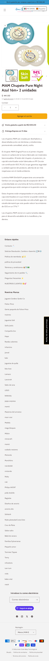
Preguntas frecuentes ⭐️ (14, 278)
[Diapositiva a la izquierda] (2, 76)
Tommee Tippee (11, 552)
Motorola (8, 455)
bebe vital (8, 579)
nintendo (8, 471)
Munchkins (9, 460)
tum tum (8, 568)
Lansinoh (8, 379)
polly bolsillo (10, 493)
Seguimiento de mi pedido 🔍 (16, 273)
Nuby (7, 477)
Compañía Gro (10, 331)
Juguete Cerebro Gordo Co (15, 299)
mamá (7, 406)
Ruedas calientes (11, 342)
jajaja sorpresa (10, 401)
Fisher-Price (9, 304)
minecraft (8, 439)
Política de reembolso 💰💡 (15, 257)
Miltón (7, 433)
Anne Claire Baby (22, 649)
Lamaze (8, 374)
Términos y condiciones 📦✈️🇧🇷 (17, 267)
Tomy (7, 557)
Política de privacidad (35, 652)
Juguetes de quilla (11, 363)
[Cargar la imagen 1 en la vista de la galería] (11, 76)
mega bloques (10, 428)
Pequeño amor (10, 547)
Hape (7, 336)
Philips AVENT (10, 487)
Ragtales (8, 498)
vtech (7, 584)
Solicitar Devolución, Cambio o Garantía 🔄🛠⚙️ (23, 251)
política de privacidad (13, 262)
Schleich (8, 514)
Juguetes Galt (10, 320)
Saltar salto (9, 530)
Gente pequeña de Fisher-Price (16, 309)
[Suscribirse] (36, 600)
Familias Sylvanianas (13, 541)
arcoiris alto (9, 509)
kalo (6, 358)
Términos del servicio (19, 656)
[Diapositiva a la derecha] (46, 76)
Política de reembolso (20, 652)
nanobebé (9, 466)
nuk (6, 482)
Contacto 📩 (10, 246)
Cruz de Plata (10, 525)
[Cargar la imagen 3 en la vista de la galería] (37, 76)
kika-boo (8, 369)
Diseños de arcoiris (12, 503)
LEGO (7, 390)
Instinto (8, 315)
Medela (7, 423)
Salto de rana (10, 385)
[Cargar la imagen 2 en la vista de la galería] (24, 76)
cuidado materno (11, 450)
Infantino (8, 347)
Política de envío (33, 656)
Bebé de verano (11, 536)
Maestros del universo (13, 412)
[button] (4, 10)
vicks (6, 574)
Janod (7, 353)
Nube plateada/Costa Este (15, 520)
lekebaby (8, 396)
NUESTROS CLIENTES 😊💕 (16, 284)
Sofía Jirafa (9, 326)
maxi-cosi (8, 417)
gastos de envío (8, 99)
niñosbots (8, 563)
